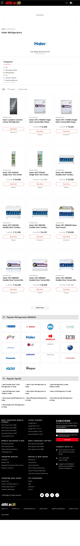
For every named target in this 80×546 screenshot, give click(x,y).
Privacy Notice (66, 436)
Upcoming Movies (33, 465)
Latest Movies (32, 462)
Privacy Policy (73, 509)
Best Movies (31, 460)
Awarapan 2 (4, 460)
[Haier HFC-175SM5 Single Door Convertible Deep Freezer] (66, 106)
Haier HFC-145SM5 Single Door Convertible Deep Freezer (40, 122)
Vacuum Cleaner (11, 78)
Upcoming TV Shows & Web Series (38, 473)
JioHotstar (31, 487)
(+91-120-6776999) (64, 458)
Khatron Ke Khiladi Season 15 (9, 484)
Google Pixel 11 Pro (34, 426)
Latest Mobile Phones (7, 436)
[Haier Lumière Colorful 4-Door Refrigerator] (13, 106)
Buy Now (13, 129)
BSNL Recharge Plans (7, 446)
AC (6, 67)
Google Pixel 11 (32, 423)
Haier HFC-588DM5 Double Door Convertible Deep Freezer (13, 280)
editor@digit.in (70, 464)
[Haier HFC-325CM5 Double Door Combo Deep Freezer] (13, 212)
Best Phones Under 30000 (8, 430)
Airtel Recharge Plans (7, 444)
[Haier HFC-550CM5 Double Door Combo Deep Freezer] (66, 159)
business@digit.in (69, 466)
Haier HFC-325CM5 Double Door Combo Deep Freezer (11, 227)
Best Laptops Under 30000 (36, 444)
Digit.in (8, 495)
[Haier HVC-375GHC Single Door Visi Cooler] (40, 159)
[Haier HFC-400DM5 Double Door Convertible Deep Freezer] (66, 264)
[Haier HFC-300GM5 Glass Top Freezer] (66, 212)
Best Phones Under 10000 (8, 425)
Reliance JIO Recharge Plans (9, 449)
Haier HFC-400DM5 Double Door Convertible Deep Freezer (66, 280)
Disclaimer (5, 515)
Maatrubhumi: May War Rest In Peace (12, 465)
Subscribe (67, 439)
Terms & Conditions (58, 509)
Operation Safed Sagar (8, 489)
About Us (4, 509)
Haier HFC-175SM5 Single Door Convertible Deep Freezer (66, 122)
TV (6, 75)
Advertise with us (29, 509)
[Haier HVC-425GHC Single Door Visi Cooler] (13, 159)
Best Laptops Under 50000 (36, 449)
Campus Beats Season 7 (8, 487)
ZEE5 (29, 484)
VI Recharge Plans (6, 452)
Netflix (30, 481)
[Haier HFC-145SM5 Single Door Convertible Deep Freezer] (40, 106)
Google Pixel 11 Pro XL (34, 429)
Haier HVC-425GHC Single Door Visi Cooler (12, 173)
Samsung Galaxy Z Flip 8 (35, 431)
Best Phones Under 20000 (8, 428)
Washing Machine (11, 80)
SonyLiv (30, 489)
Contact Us (15, 509)
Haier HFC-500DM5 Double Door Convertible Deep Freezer (39, 280)
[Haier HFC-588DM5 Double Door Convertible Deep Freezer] (13, 264)
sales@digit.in (68, 468)
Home (3, 29)
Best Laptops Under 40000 (36, 446)
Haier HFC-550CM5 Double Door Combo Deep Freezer (64, 174)
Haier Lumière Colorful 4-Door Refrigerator (12, 121)
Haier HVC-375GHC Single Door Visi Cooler (39, 173)
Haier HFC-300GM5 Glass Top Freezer (66, 226)
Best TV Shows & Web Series (36, 468)
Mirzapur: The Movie (7, 468)
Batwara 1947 (5, 462)
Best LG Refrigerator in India (61, 391)
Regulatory (43, 509)
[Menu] (2, 3)
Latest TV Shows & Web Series (37, 471)
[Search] (66, 3)
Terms (59, 436)
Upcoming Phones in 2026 (9, 433)
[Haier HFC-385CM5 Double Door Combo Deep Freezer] (40, 212)
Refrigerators (10, 73)
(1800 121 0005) (63, 460)
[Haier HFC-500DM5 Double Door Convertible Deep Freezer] (40, 264)
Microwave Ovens (11, 70)
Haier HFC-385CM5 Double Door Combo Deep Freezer (37, 227)
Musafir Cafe (5, 481)
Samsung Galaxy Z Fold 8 (35, 434)
